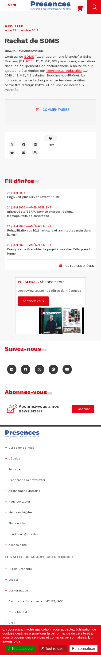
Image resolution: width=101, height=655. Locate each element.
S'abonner (83, 409)
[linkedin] (35, 144)
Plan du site (16, 523)
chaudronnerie (31, 50)
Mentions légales (20, 512)
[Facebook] (24, 144)
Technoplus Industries (64, 70)
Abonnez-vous (33, 301)
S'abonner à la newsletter (26, 480)
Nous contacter (19, 501)
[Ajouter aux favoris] (12, 153)
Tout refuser (54, 649)
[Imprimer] (35, 153)
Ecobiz (13, 579)
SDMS (29, 56)
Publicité (14, 469)
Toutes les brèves (78, 266)
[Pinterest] (53, 369)
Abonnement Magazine (24, 490)
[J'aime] (50, 138)
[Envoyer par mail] (24, 153)
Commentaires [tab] (56, 110)
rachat (11, 50)
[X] (12, 144)
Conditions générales (23, 534)
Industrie (15, 26)
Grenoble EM (17, 612)
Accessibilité (17, 545)
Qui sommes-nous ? (22, 447)
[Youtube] (67, 369)
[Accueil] (51, 5)
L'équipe (14, 458)
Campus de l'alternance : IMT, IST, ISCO (35, 601)
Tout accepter (22, 649)
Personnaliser (83, 649)
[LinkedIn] (11, 369)
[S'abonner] (12, 409)
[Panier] (80, 9)
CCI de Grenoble (20, 569)
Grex (11, 622)
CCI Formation (18, 590)
